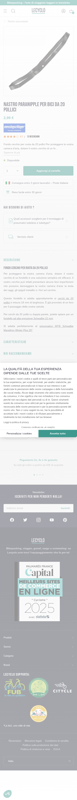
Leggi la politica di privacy (16, 422)
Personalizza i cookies (19, 433)
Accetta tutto (58, 433)
